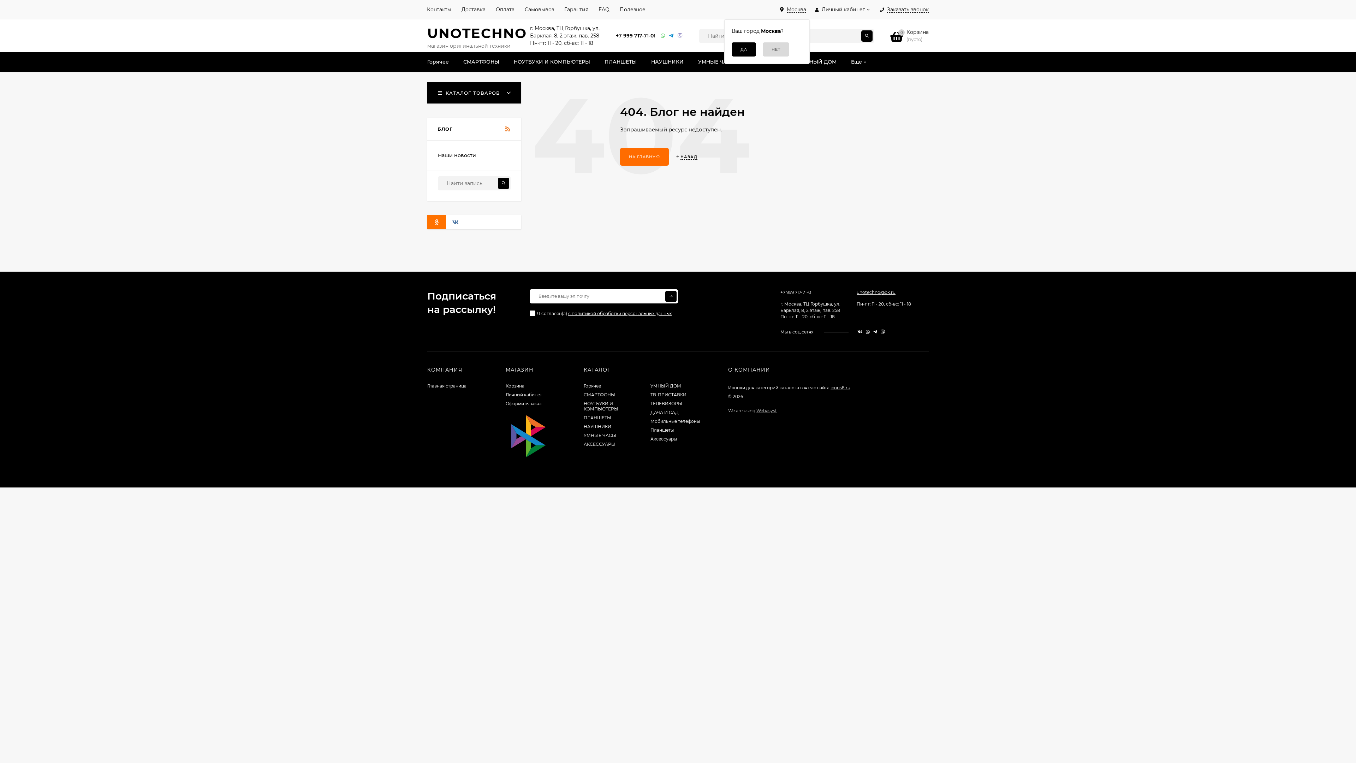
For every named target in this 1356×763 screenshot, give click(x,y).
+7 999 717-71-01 (635, 35)
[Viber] (680, 36)
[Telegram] (671, 36)
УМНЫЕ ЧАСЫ (600, 435)
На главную (644, 156)
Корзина (515, 386)
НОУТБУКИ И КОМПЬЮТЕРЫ (601, 406)
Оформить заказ (523, 403)
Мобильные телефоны (675, 421)
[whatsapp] (868, 332)
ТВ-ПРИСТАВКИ (668, 394)
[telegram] (875, 332)
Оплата (505, 9)
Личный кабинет (524, 394)
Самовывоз (539, 9)
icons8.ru (840, 387)
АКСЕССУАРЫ (599, 444)
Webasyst (766, 410)
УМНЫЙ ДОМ (665, 386)
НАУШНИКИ (597, 426)
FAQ (604, 9)
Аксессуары (663, 439)
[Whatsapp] (663, 36)
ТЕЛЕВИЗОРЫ (666, 403)
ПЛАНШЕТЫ (597, 417)
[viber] (883, 332)
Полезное (633, 9)
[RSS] (508, 129)
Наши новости (457, 155)
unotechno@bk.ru (876, 292)
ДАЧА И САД (664, 412)
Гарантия (576, 9)
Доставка (474, 9)
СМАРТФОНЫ (599, 394)
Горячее (592, 386)
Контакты (439, 9)
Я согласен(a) (604, 313)
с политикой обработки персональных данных (620, 313)
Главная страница (446, 386)
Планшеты (662, 430)
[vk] (859, 332)
